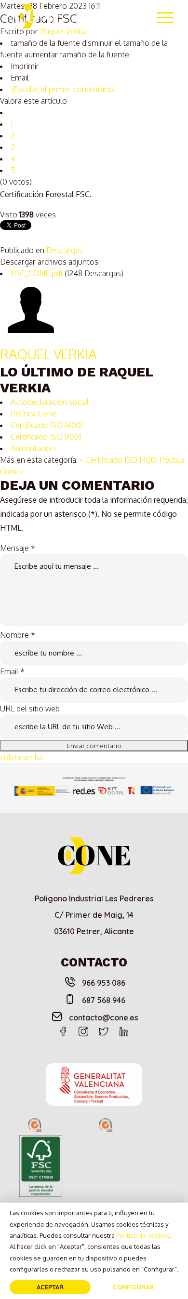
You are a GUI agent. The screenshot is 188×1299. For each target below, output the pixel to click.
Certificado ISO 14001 (47, 425)
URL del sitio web (30, 708)
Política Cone (33, 413)
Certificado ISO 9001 (46, 437)
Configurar (133, 1287)
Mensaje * (17, 548)
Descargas (64, 250)
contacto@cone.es (103, 1017)
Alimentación (33, 448)
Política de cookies (143, 1235)
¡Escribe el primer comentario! (63, 89)
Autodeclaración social (50, 402)
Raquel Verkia (48, 353)
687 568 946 (103, 1000)
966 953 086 (103, 983)
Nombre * (17, 635)
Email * (12, 671)
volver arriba (21, 757)
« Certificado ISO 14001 (119, 460)
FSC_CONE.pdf (38, 273)
